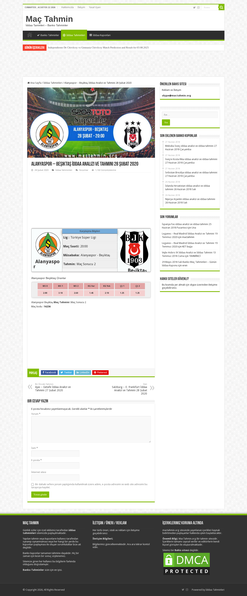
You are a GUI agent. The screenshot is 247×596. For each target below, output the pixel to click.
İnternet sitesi (38, 472)
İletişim (81, 7)
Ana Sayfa (30, 35)
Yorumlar (83, 170)
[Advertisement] (123, 64)
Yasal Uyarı (95, 7)
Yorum (35, 413)
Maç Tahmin (49, 19)
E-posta (36, 460)
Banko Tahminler (50, 35)
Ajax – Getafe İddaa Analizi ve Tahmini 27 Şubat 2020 (53, 387)
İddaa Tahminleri (75, 35)
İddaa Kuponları (102, 35)
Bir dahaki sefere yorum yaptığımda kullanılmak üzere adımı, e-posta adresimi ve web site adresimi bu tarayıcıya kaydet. (89, 486)
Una (194, 227)
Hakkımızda (67, 7)
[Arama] (221, 7)
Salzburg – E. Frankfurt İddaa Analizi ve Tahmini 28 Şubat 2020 (129, 389)
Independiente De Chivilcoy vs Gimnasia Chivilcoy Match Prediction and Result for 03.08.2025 (98, 47)
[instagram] (198, 7)
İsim (34, 448)
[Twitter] (194, 7)
